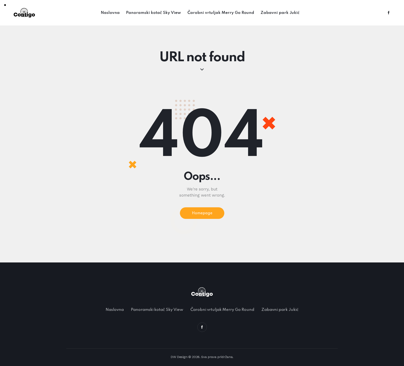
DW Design (179, 357)
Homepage (202, 213)
